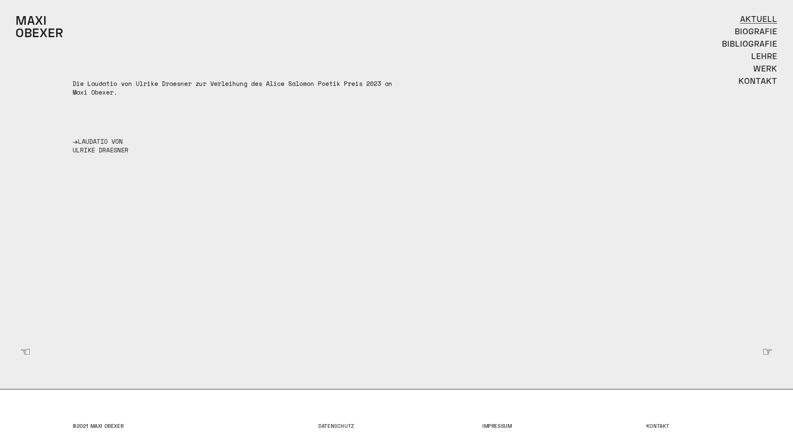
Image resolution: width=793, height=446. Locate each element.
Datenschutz (336, 427)
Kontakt (658, 427)
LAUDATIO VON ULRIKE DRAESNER (100, 145)
